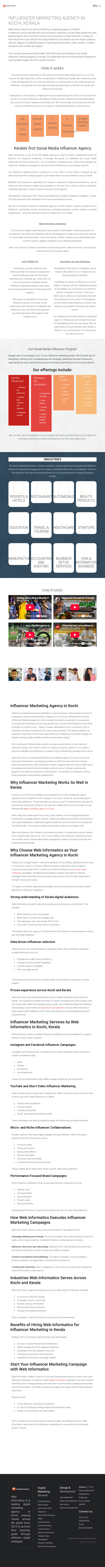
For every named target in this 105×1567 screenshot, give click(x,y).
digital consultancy (58, 1380)
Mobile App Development (69, 1501)
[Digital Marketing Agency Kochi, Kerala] (9, 6)
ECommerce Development (69, 1508)
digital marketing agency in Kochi (38, 808)
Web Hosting (64, 1504)
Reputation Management (47, 1546)
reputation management (52, 1007)
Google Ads (42, 1512)
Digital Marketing (44, 1501)
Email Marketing (44, 1522)
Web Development (66, 1497)
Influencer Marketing (45, 1543)
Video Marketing (44, 1529)
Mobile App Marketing (46, 1532)
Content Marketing (44, 1526)
